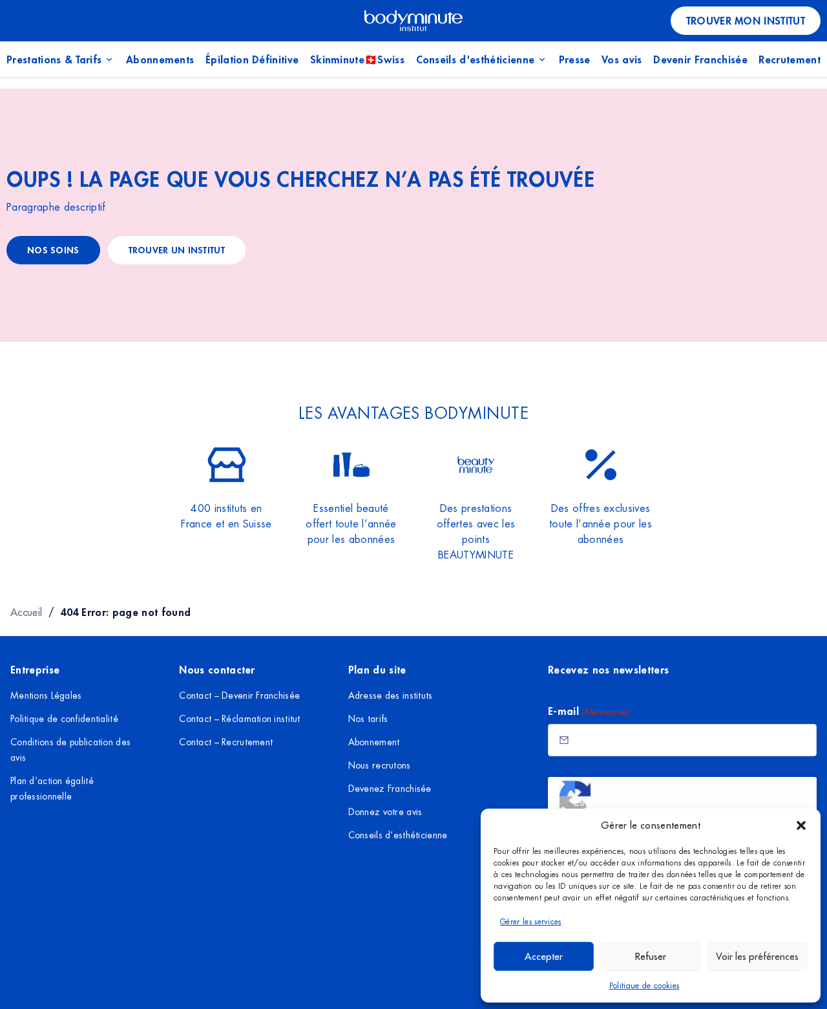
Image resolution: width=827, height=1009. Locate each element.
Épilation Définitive (251, 59)
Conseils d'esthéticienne (475, 59)
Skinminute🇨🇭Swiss (357, 59)
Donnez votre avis (385, 812)
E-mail (588, 710)
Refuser (650, 956)
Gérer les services (530, 922)
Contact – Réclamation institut (239, 719)
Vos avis (622, 59)
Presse (575, 59)
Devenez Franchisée (390, 788)
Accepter (544, 956)
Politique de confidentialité (64, 719)
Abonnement (374, 742)
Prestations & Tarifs (53, 59)
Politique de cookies (644, 986)
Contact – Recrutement (226, 742)
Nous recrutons (379, 765)
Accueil (26, 612)
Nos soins (53, 250)
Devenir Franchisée (700, 59)
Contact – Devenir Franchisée (239, 695)
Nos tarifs (368, 719)
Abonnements (160, 59)
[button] (801, 825)
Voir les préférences (757, 956)
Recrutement (790, 59)
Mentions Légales (45, 695)
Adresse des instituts (390, 695)
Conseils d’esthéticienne (398, 835)
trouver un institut (177, 250)
